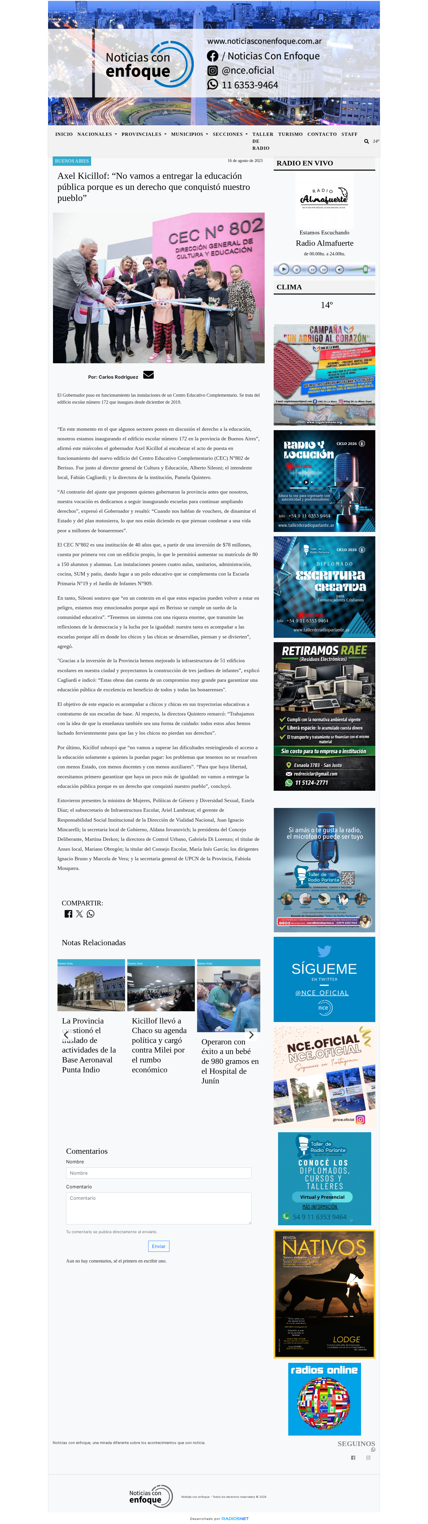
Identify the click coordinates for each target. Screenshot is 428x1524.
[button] (366, 141)
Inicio (64, 134)
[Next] (251, 1034)
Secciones (228, 134)
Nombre (75, 1162)
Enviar (159, 1246)
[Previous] (66, 1034)
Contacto (322, 134)
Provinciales (142, 134)
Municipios (188, 134)
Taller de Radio (263, 141)
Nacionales (95, 134)
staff (350, 134)
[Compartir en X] (79, 915)
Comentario (79, 1187)
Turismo (290, 134)
